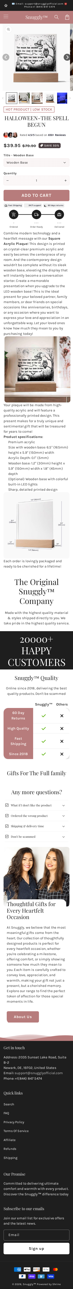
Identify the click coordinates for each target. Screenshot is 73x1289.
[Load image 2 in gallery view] (24, 98)
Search (9, 1104)
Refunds (10, 1149)
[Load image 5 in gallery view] (62, 98)
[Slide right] (70, 98)
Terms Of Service (16, 1131)
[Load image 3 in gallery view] (37, 98)
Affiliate (10, 1140)
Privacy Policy (14, 1122)
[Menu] (6, 17)
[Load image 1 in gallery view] (11, 98)
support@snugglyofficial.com (39, 1073)
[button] (57, 17)
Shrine (56, 1284)
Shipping (11, 1158)
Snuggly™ (29, 1284)
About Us (23, 1017)
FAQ (6, 1113)
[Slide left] (3, 98)
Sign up (36, 1248)
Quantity (10, 173)
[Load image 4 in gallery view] (49, 98)
